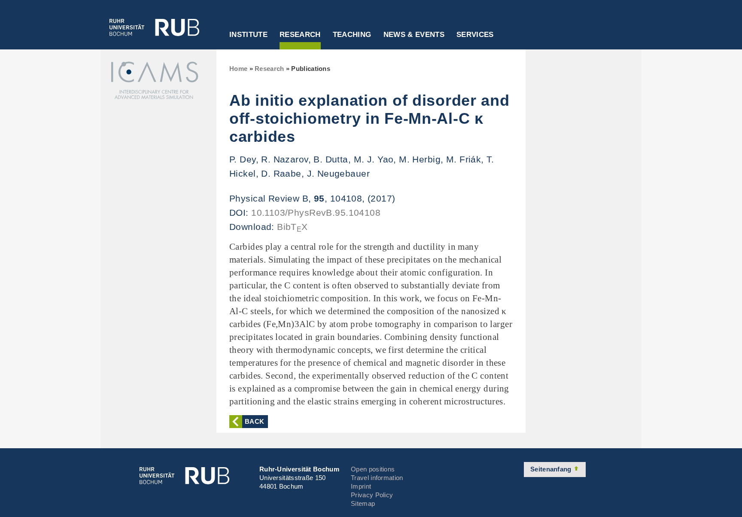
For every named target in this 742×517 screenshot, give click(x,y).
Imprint (361, 486)
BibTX (292, 227)
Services (475, 35)
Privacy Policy (372, 495)
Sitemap (363, 503)
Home (238, 68)
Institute (248, 35)
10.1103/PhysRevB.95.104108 (315, 212)
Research (300, 35)
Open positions (373, 469)
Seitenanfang (551, 469)
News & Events (413, 35)
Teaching (352, 35)
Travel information (377, 477)
